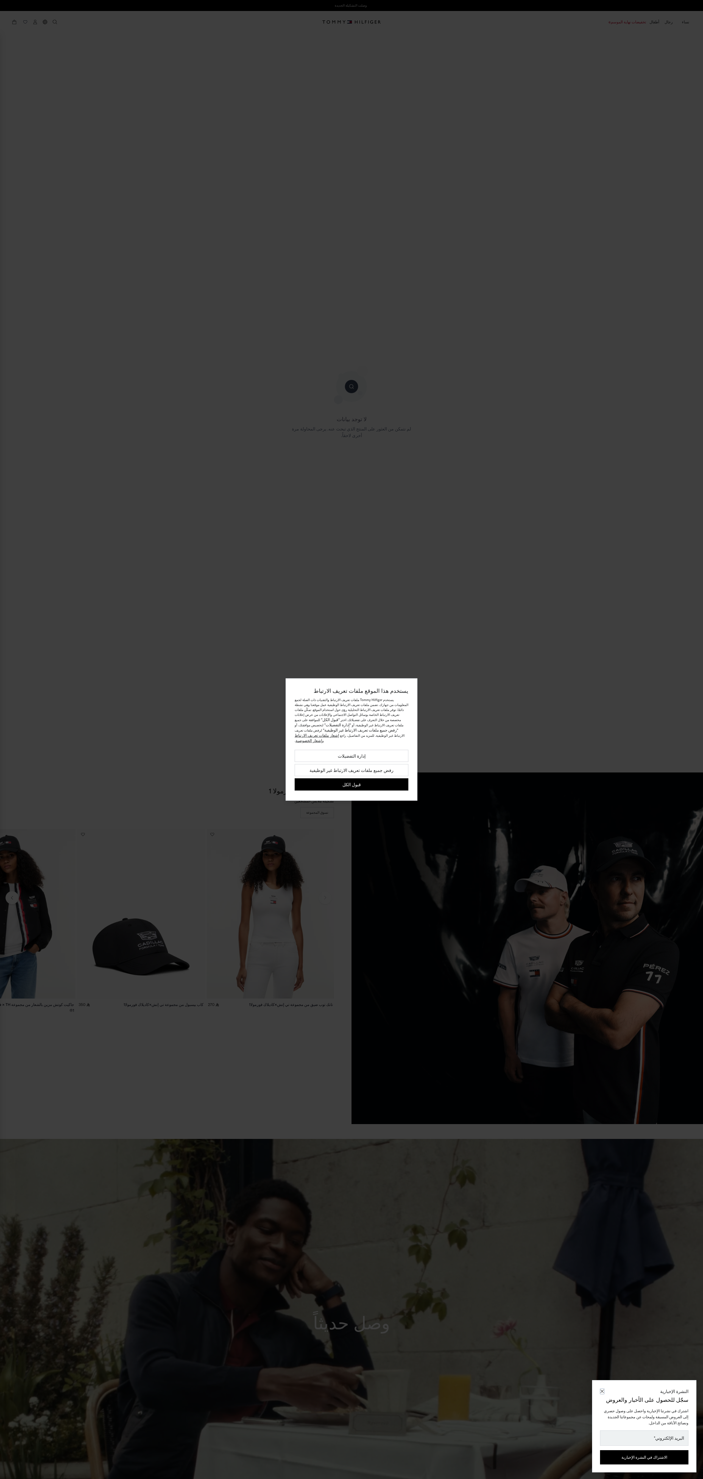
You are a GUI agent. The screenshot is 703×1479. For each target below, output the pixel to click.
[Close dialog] (602, 1391)
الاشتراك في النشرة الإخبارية (644, 1457)
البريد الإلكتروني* (669, 1438)
